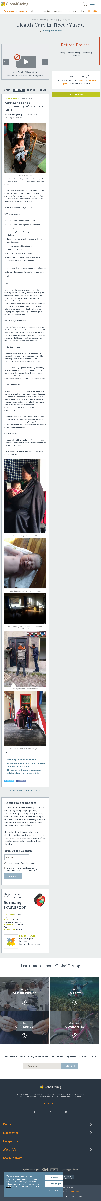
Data (80, 1196)
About (33, 11)
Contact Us (75, 1191)
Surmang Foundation (52, 30)
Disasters (72, 11)
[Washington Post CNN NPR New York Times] (50, 1170)
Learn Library (12, 1158)
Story (7, 90)
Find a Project (75, 95)
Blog (82, 11)
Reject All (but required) (55, 1184)
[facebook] (34, 1112)
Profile (19, 929)
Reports (19, 90)
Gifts (94, 11)
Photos (31, 90)
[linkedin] (66, 1112)
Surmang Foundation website (22, 759)
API (73, 1196)
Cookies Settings (55, 1191)
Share (43, 90)
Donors (8, 1124)
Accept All (55, 1177)
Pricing (65, 1196)
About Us (9, 1149)
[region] (33, 1184)
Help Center (50, 1103)
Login (92, 4)
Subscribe (70, 1066)
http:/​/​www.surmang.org (12, 920)
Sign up (13, 876)
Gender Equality (38, 20)
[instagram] (50, 1112)
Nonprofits (45, 11)
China (52, 20)
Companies (58, 11)
